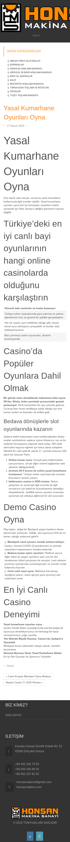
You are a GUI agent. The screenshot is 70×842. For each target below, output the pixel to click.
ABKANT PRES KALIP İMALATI (25, 61)
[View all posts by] (27, 125)
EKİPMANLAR (17, 64)
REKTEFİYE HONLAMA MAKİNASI (27, 84)
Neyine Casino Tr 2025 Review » (24, 682)
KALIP (13, 80)
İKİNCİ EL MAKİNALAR (21, 76)
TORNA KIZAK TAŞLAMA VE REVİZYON (29, 87)
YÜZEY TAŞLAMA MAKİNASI (24, 95)
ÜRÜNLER (15, 91)
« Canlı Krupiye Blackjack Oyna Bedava (28, 676)
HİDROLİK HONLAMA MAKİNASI (26, 68)
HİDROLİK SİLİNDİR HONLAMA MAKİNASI (31, 72)
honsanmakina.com (29, 787)
